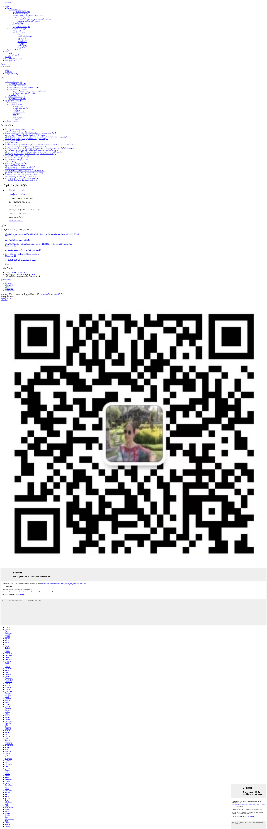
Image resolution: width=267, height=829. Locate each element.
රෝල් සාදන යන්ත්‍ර (15, 49)
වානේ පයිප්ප (18, 23)
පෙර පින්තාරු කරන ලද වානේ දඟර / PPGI (28, 15)
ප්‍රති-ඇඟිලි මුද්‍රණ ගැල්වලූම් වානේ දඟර (18, 131)
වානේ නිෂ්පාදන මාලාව (17, 10)
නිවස (7, 6)
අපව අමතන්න (10, 60)
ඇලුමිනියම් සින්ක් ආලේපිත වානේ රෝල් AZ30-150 (23, 180)
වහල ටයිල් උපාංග (19, 32)
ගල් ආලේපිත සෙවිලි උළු (17, 29)
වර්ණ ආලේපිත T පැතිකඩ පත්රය (17, 161)
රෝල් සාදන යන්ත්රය (12, 142)
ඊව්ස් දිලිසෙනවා (23, 40)
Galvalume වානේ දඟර (21, 13)
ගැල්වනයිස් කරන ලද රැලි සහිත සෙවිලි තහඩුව (34, 19)
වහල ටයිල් (17, 30)
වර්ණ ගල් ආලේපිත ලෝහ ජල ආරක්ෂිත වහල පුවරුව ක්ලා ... (26, 139)
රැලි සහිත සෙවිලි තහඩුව (22, 17)
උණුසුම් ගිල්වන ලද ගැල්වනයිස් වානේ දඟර (20, 176)
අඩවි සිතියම (59, 294)
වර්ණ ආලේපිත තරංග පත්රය (15, 165)
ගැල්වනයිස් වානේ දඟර (21, 12)
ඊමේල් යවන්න (6, 298)
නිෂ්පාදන (8, 8)
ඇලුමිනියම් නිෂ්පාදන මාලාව (19, 25)
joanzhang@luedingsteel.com (25, 274)
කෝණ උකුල (22, 45)
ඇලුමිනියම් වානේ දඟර (21, 27)
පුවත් (7, 51)
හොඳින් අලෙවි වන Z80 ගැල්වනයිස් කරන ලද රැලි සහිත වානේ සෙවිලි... (30, 154)
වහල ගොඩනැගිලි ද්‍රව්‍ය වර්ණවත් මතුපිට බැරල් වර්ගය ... (25, 135)
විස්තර (21, 221)
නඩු (10, 53)
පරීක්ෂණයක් (14, 221)
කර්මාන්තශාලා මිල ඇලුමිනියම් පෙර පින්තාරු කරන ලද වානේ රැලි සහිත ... (31, 150)
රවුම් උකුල (21, 47)
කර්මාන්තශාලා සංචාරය (13, 59)
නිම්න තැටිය (22, 42)
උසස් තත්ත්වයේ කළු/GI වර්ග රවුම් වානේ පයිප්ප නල (24, 172)
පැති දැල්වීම (22, 38)
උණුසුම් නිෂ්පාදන (47, 294)
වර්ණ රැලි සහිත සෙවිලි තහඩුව (29, 21)
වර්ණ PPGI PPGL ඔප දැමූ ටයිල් (16, 157)
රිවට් (19, 34)
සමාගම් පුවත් (14, 55)
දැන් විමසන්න (6, 279)
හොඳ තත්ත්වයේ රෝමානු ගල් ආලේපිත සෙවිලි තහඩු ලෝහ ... (27, 146)
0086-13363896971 (18, 272)
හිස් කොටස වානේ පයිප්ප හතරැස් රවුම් (19, 169)
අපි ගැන (8, 57)
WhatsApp (4, 300)
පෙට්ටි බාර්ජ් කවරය (25, 36)
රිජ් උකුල (21, 44)
